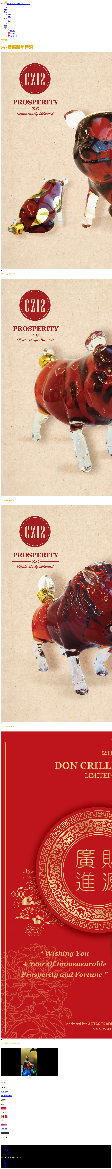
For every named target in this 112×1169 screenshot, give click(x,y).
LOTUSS (3, 1087)
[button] (5, 12)
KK (2, 1120)
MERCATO (4, 1137)
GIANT (3, 1104)
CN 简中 (12, 33)
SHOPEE (3, 1112)
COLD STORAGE (6, 1096)
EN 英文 (12, 31)
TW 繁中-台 (13, 36)
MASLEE (4, 1129)
